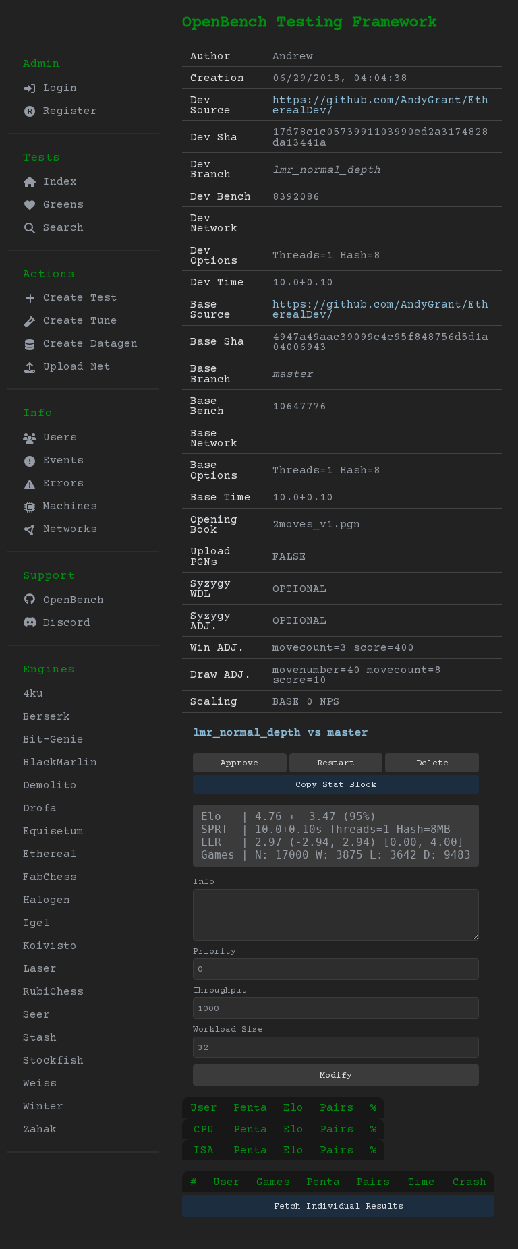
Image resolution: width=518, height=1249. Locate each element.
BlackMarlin (60, 763)
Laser (40, 969)
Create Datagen (87, 344)
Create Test (76, 298)
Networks (66, 529)
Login (56, 88)
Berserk (46, 717)
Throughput (220, 990)
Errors (60, 483)
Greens (60, 205)
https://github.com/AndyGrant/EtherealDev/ (380, 105)
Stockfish (53, 1061)
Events (60, 461)
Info (203, 882)
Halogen (46, 900)
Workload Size (228, 1030)
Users (56, 438)
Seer (36, 1015)
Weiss (40, 1084)
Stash (40, 1038)
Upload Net (73, 367)
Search (60, 228)
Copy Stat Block (335, 785)
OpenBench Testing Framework (309, 22)
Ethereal (50, 854)
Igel (36, 923)
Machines (66, 506)
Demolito (50, 786)
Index (56, 182)
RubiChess (53, 992)
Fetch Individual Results (338, 1206)
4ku (33, 694)
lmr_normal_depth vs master (280, 733)
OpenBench (70, 600)
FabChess (50, 877)
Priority (214, 951)
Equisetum (53, 831)
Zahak (40, 1130)
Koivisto (50, 946)
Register (66, 111)
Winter (43, 1107)
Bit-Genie (53, 740)
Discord (63, 623)
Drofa (40, 809)
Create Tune (76, 321)
